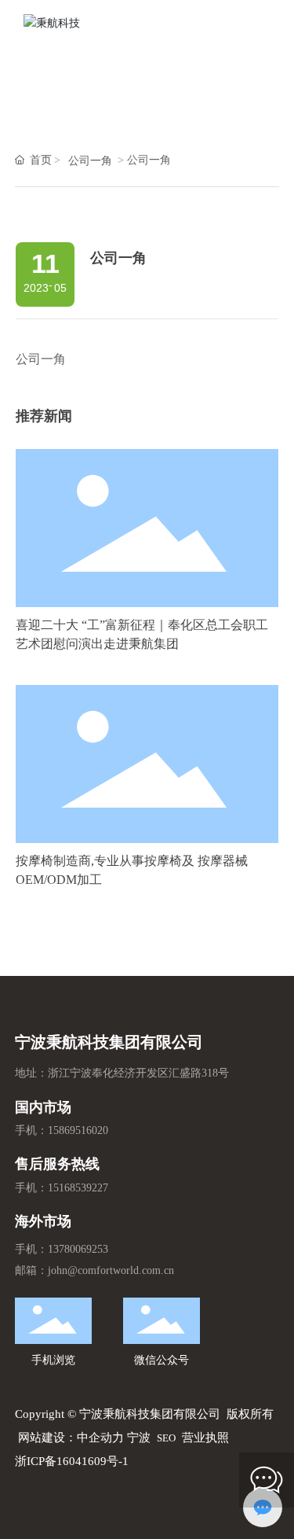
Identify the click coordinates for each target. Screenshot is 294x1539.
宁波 (139, 1437)
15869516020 (78, 1130)
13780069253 (78, 1249)
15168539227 (78, 1188)
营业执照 (205, 1437)
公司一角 (90, 161)
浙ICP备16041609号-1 (72, 1461)
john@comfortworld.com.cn (111, 1270)
